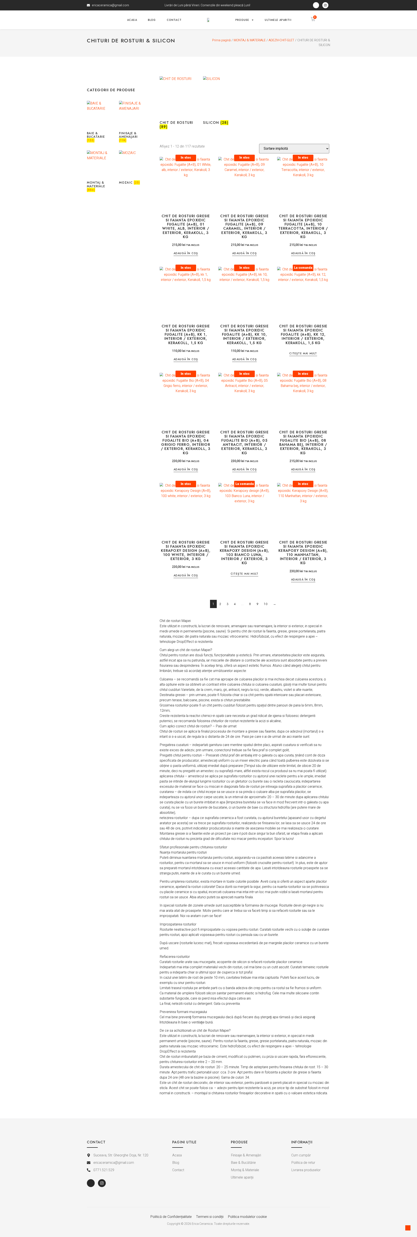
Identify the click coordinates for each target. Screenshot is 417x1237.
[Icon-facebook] (316, 5)
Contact (174, 20)
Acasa (132, 20)
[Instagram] (325, 5)
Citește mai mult (303, 353)
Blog (152, 20)
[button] (325, 19)
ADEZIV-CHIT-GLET (281, 40)
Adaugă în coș (186, 253)
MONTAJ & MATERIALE (250, 40)
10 (266, 604)
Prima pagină (221, 40)
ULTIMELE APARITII (278, 20)
